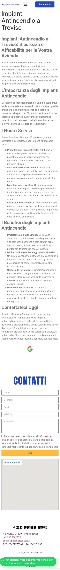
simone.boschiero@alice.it (16, 540)
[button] (25, 4)
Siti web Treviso (30, 567)
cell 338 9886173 (12, 537)
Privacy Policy (23, 553)
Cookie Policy (36, 553)
